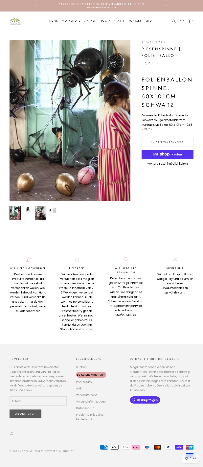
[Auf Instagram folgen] (11, 433)
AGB (79, 388)
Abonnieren (25, 414)
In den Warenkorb (167, 142)
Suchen (81, 367)
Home (53, 21)
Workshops (71, 21)
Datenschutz (85, 408)
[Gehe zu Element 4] (53, 210)
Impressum (84, 382)
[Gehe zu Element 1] (15, 213)
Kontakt (135, 21)
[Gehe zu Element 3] (40, 213)
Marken (90, 21)
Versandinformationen (91, 402)
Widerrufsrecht (86, 395)
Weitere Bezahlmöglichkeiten (167, 164)
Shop (150, 21)
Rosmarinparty (113, 21)
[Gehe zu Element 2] (27, 210)
